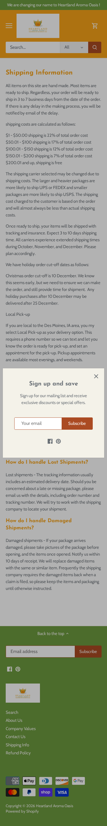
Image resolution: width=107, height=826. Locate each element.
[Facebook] (50, 441)
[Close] (96, 376)
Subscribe (77, 423)
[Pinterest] (58, 441)
